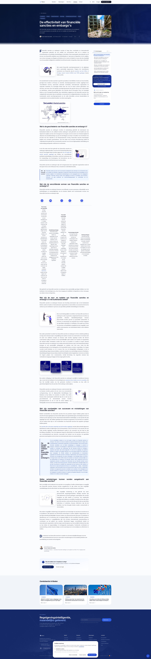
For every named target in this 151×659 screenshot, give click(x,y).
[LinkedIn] (41, 648)
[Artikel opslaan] (79, 36)
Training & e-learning (93, 639)
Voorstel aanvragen (60, 566)
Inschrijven (102, 103)
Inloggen (98, 1)
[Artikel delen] (41, 39)
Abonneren (106, 619)
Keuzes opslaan (83, 654)
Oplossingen (61, 1)
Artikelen (75, 1)
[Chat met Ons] (148, 656)
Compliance (78, 637)
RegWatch (91, 637)
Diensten (54, 1)
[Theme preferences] (90, 2)
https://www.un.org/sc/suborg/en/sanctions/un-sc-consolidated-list (63, 465)
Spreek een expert (47, 566)
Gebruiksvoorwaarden (105, 639)
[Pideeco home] (42, 2)
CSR (102, 645)
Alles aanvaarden (92, 654)
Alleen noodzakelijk (73, 654)
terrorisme (44, 270)
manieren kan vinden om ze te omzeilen (76, 380)
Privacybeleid (103, 637)
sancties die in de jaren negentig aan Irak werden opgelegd (56, 426)
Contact (80, 1)
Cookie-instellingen (104, 643)
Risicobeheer (79, 639)
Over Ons (69, 1)
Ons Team (66, 639)
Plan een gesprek (105, 1)
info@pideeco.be (46, 648)
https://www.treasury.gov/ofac (61, 462)
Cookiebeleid (103, 641)
